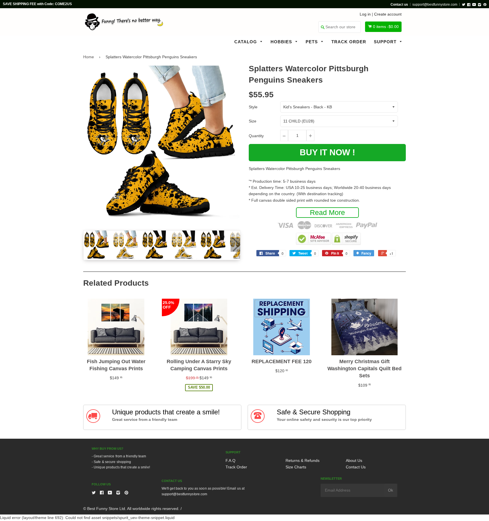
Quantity (256, 136)
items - (386, 26)
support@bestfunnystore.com (434, 5)
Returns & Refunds (302, 460)
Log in (365, 14)
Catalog (246, 41)
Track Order (348, 41)
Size (252, 121)
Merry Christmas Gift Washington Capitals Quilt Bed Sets (364, 368)
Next (235, 245)
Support (386, 41)
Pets (312, 41)
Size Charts (296, 467)
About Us (354, 460)
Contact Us (356, 467)
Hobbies (282, 41)
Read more (327, 212)
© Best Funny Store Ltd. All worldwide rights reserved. (131, 508)
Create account (388, 14)
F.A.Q (230, 460)
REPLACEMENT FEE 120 (282, 361)
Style (253, 107)
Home (88, 57)
